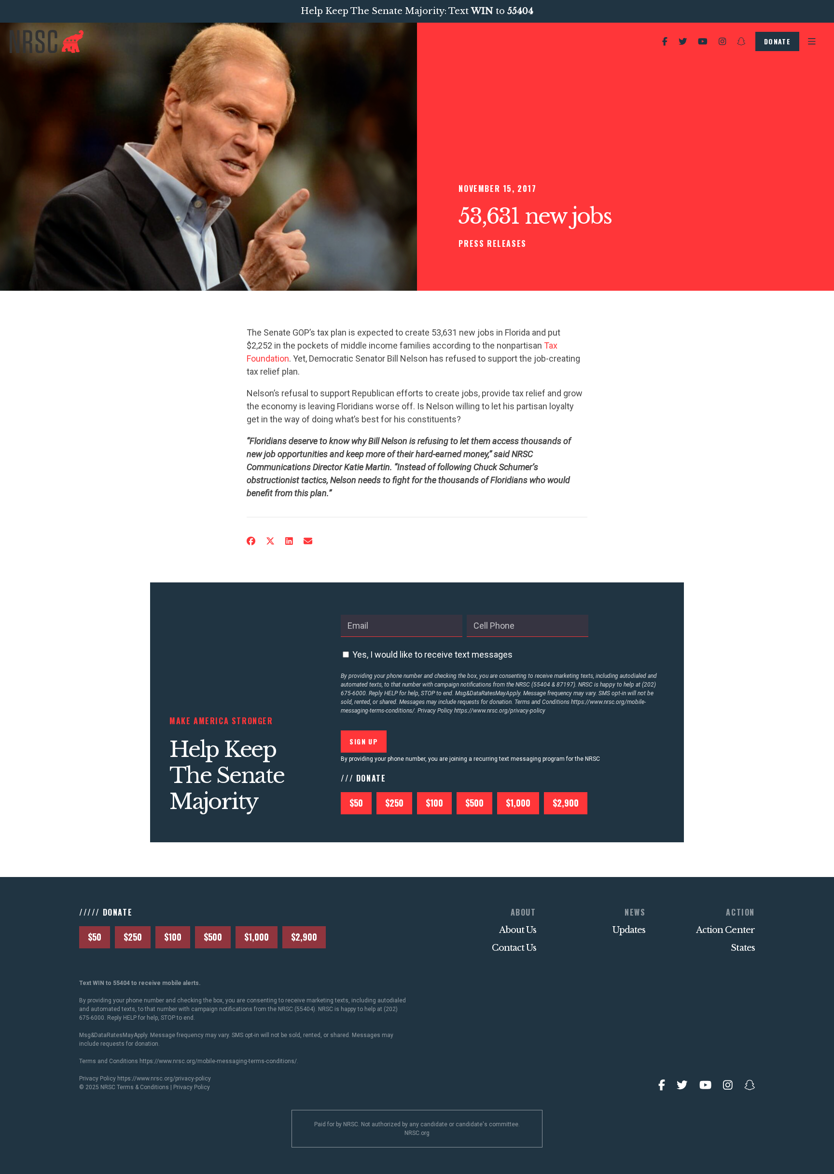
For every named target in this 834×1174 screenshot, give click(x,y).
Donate (777, 41)
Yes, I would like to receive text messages (432, 654)
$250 (394, 802)
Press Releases (492, 243)
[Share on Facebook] (251, 541)
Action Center (725, 930)
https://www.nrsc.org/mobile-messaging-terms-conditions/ (218, 1061)
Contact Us (514, 948)
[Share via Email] (308, 541)
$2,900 (566, 802)
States (743, 948)
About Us (517, 930)
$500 (474, 802)
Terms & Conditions (143, 1087)
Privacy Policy (191, 1087)
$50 (356, 802)
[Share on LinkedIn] (289, 541)
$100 (434, 802)
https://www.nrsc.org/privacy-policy (499, 710)
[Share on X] (270, 541)
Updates (629, 930)
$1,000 (518, 802)
